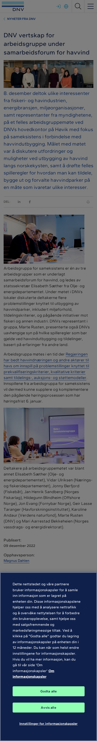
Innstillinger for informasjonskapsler (48, 724)
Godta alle (48, 691)
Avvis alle (48, 708)
